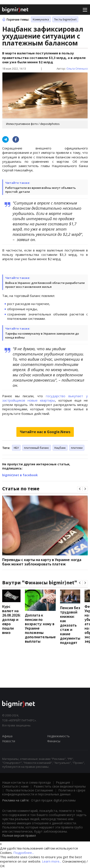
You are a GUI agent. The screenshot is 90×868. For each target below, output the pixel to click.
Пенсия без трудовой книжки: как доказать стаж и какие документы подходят (70, 625)
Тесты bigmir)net (65, 19)
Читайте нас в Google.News (45, 431)
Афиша (7, 736)
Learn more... (51, 861)
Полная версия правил (19, 835)
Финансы (53, 741)
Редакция (63, 782)
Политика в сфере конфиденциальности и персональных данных (43, 792)
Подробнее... (23, 852)
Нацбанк (60, 448)
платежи (77, 448)
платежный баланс (36, 448)
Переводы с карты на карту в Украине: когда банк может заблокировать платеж (41, 561)
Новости (8, 741)
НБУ (16, 448)
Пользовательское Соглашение (29, 790)
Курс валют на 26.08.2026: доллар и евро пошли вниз (11, 619)
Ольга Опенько (77, 68)
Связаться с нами (15, 786)
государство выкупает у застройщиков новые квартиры (45, 398)
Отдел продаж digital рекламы (53, 800)
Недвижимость (58, 736)
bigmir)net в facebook (20, 475)
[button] (79, 488)
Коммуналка (41, 19)
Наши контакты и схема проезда (26, 782)
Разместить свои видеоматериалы (60, 786)
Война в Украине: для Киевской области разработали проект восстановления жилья (45, 285)
